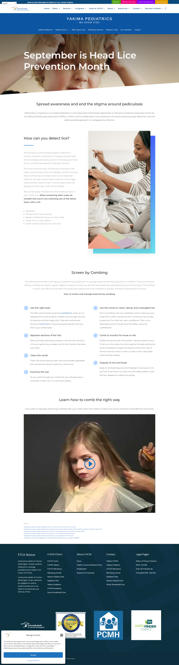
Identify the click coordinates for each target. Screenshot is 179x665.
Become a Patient (153, 8)
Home (46, 8)
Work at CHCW (95, 8)
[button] (61, 635)
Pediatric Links (112, 30)
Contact (136, 8)
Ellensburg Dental (54, 573)
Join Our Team (161, 2)
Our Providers (126, 30)
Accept (33, 655)
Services (66, 8)
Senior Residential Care (56, 592)
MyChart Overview (129, 2)
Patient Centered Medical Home (89, 565)
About (110, 8)
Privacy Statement (33, 660)
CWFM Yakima (53, 565)
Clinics (55, 8)
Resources (122, 8)
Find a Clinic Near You (146, 2)
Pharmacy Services (95, 30)
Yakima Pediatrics (45, 30)
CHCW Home (52, 561)
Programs (79, 8)
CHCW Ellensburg (54, 569)
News (79, 561)
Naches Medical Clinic (55, 577)
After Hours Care (78, 30)
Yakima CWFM (112, 561)
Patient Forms (61, 30)
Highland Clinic (53, 581)
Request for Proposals (85, 573)
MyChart (116, 2)
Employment (81, 569)
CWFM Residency (54, 588)
